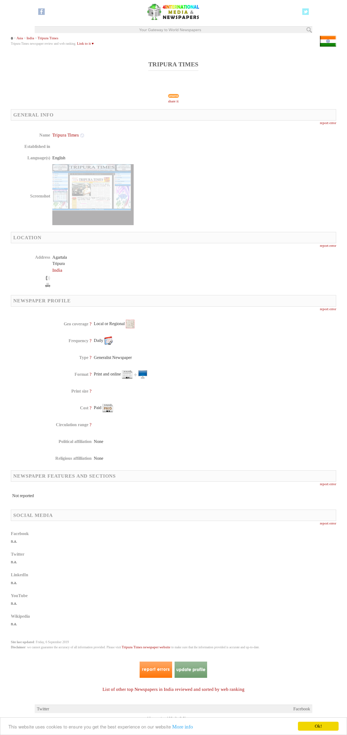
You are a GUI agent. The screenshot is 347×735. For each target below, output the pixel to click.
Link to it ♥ (85, 44)
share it (173, 101)
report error (328, 123)
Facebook (301, 709)
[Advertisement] (216, 167)
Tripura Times (48, 38)
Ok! (318, 726)
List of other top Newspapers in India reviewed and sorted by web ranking (173, 689)
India (30, 38)
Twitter (43, 709)
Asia (20, 38)
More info (182, 727)
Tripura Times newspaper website (146, 647)
